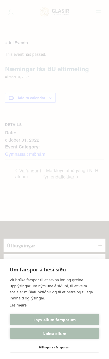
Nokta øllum (54, 333)
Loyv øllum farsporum (54, 319)
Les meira (18, 304)
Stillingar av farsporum (54, 347)
